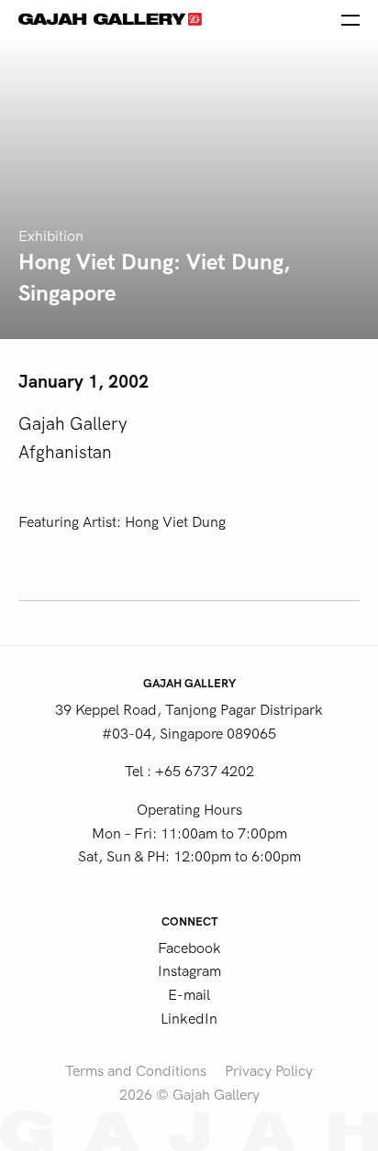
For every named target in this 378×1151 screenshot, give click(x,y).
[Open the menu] (350, 18)
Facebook (189, 948)
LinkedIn (189, 1019)
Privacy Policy (269, 1071)
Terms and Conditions (135, 1071)
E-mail (189, 995)
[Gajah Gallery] (110, 18)
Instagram (189, 971)
